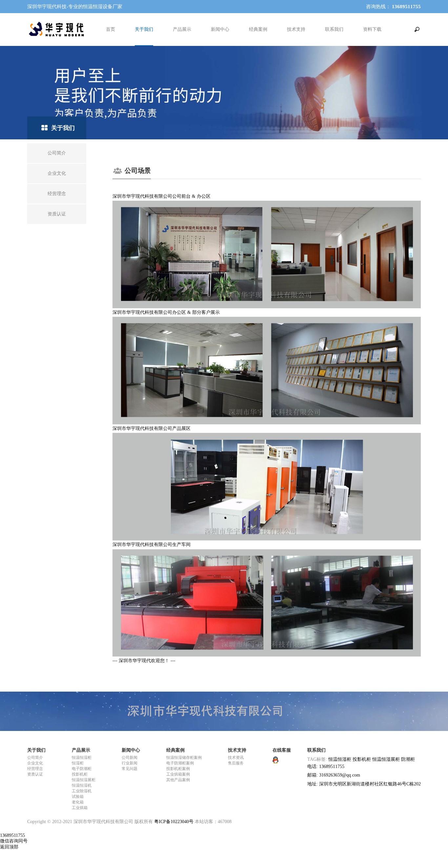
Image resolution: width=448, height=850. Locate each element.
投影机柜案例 (178, 768)
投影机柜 (80, 774)
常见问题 (129, 768)
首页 (110, 29)
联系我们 (334, 29)
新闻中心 (220, 29)
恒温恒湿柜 (82, 757)
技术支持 (296, 29)
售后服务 (236, 763)
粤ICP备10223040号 (173, 821)
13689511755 (12, 835)
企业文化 (35, 763)
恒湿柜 (78, 763)
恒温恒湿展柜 (83, 780)
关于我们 (144, 29)
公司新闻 (129, 757)
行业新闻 (129, 763)
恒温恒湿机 (82, 785)
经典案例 (258, 29)
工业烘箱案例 (178, 774)
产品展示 (182, 29)
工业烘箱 (80, 807)
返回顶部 (9, 846)
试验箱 (78, 796)
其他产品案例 (178, 780)
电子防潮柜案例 (180, 763)
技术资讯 (236, 757)
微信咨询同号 (14, 841)
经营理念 (35, 768)
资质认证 (35, 774)
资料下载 (372, 29)
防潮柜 (408, 759)
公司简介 (35, 757)
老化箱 (78, 802)
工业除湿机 (82, 791)
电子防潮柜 (82, 768)
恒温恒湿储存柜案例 (184, 757)
